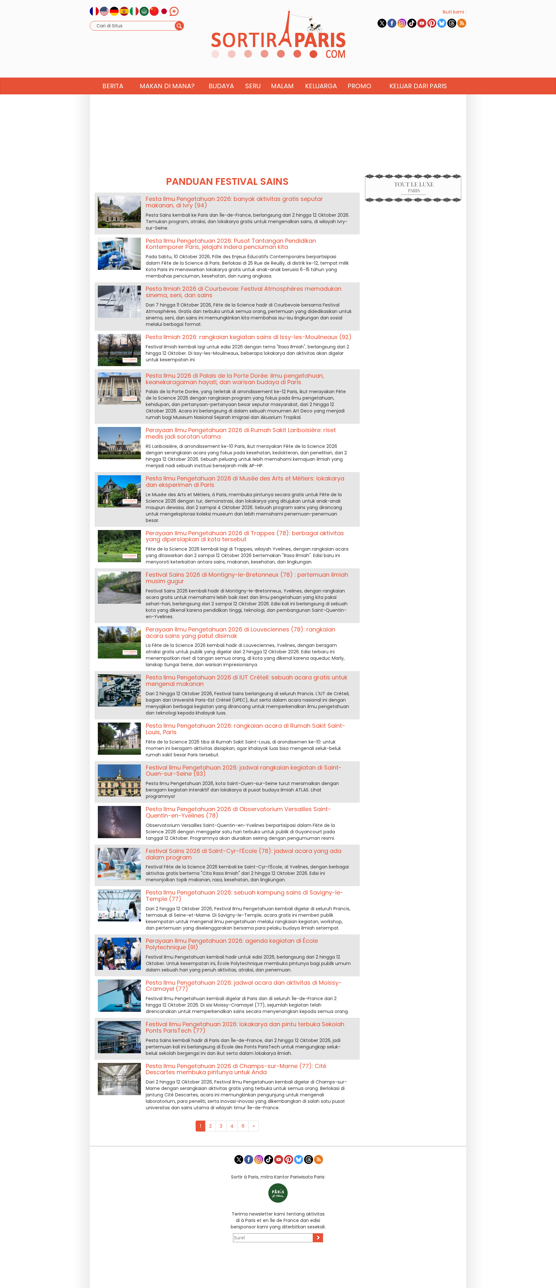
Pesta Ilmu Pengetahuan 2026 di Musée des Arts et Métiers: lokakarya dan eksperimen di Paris (245, 481)
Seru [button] (253, 85)
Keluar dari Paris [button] (418, 85)
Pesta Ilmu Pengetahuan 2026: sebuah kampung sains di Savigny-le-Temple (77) (244, 895)
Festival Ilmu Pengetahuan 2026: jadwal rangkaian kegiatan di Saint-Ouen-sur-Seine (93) (244, 770)
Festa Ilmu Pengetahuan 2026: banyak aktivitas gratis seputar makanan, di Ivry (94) (234, 202)
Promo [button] (359, 85)
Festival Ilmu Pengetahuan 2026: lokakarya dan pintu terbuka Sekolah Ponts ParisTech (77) (245, 1027)
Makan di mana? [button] (167, 85)
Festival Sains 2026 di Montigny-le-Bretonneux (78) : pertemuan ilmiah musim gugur (247, 578)
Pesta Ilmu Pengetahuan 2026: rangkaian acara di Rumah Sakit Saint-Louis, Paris (245, 729)
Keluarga (321, 85)
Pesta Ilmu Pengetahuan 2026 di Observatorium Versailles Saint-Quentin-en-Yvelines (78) (238, 812)
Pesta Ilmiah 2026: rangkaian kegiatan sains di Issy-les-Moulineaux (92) (249, 337)
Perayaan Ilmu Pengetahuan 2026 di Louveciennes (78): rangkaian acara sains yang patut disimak (240, 632)
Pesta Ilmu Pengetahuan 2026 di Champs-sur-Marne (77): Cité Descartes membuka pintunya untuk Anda (236, 1069)
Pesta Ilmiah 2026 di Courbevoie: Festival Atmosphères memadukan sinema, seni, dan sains (243, 292)
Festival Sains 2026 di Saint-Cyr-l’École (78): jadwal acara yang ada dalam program (243, 854)
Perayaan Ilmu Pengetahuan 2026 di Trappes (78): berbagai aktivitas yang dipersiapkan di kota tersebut (245, 536)
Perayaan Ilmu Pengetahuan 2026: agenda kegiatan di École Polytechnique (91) (232, 944)
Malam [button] (282, 85)
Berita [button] (112, 85)
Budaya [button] (221, 85)
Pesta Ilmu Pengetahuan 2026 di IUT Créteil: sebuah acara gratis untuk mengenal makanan (247, 680)
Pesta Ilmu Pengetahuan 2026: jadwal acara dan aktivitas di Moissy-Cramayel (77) (244, 986)
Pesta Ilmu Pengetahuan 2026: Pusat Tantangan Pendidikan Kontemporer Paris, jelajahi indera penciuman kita (231, 244)
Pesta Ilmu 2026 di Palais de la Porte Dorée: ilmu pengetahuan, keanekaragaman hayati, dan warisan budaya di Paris (235, 379)
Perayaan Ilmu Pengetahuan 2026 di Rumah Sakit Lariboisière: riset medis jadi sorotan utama (241, 433)
